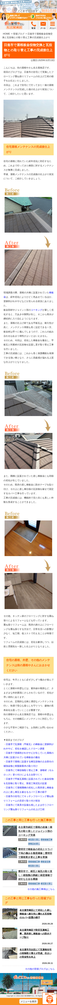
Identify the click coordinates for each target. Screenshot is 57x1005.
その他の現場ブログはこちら (40, 969)
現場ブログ (18, 33)
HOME (6, 33)
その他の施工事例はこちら (41, 889)
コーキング (36, 310)
